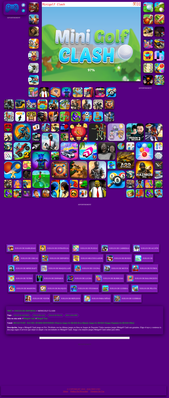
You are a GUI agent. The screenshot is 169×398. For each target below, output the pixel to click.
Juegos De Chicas (29, 258)
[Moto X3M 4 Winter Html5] (9, 121)
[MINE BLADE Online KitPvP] (159, 84)
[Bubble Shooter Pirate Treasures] (159, 72)
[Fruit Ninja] (159, 24)
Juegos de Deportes (25, 311)
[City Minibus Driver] (159, 48)
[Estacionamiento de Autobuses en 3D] (20, 109)
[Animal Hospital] (34, 60)
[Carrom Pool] (55, 96)
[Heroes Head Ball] (87, 121)
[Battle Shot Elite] (76, 121)
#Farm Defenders (45, 323)
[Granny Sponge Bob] (44, 96)
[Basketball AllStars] (148, 24)
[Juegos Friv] (23, 5)
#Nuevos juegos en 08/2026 (66, 323)
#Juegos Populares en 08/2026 (117, 323)
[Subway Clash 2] (34, 11)
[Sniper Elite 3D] (98, 109)
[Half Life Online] (87, 109)
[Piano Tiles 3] (159, 60)
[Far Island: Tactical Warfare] (54, 109)
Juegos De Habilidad (25, 248)
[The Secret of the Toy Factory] (148, 84)
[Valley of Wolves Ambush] (34, 36)
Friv (9, 311)
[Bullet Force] (42, 121)
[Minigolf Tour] (159, 11)
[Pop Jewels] (148, 48)
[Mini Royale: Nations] (67, 96)
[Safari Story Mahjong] (109, 121)
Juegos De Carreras (119, 248)
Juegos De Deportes (59, 258)
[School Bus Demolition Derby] (148, 36)
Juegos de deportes (21, 315)
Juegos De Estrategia (58, 248)
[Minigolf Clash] (148, 11)
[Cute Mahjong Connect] (148, 72)
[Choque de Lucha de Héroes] (34, 48)
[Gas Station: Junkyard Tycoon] (89, 96)
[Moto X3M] (78, 96)
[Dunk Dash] (98, 121)
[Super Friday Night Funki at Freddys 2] (159, 36)
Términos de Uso (97, 391)
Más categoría (72, 315)
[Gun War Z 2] (34, 24)
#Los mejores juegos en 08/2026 (91, 323)
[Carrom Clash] (109, 109)
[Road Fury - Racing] (34, 84)
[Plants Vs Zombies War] (65, 121)
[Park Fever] (33, 96)
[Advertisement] (14, 56)
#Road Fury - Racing (24, 323)
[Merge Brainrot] (65, 109)
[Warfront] (9, 109)
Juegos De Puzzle (88, 248)
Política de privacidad (79, 391)
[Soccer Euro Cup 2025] (31, 109)
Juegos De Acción (149, 248)
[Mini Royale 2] (76, 109)
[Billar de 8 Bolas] (111, 96)
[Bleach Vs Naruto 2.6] (54, 121)
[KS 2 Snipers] (34, 72)
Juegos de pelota (56, 315)
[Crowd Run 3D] (42, 109)
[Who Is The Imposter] (148, 60)
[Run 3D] (100, 96)
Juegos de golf (39, 315)
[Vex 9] (20, 121)
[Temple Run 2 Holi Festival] (31, 121)
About (65, 391)
